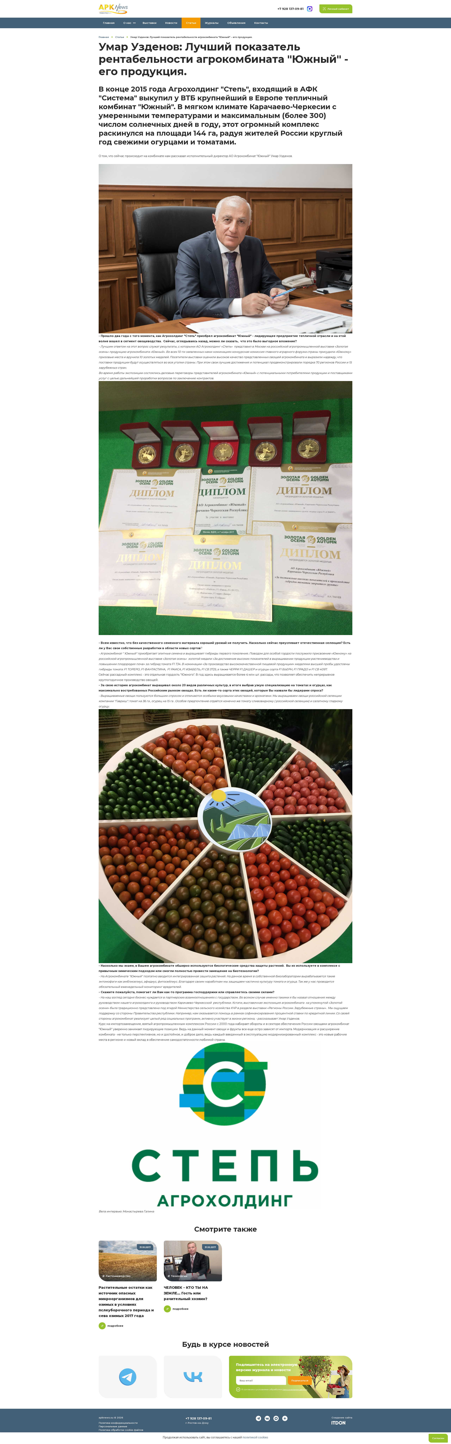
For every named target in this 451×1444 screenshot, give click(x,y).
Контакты (261, 23)
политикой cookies (255, 1437)
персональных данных (294, 1389)
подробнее (115, 1325)
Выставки (149, 23)
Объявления (236, 23)
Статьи (191, 23)
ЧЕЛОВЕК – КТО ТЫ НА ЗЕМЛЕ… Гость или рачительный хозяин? (186, 1293)
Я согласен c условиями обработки (274, 1389)
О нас (127, 23)
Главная (109, 23)
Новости (171, 23)
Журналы (211, 23)
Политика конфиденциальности (118, 1422)
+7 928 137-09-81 (290, 9)
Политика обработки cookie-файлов (121, 1429)
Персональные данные (113, 1426)
